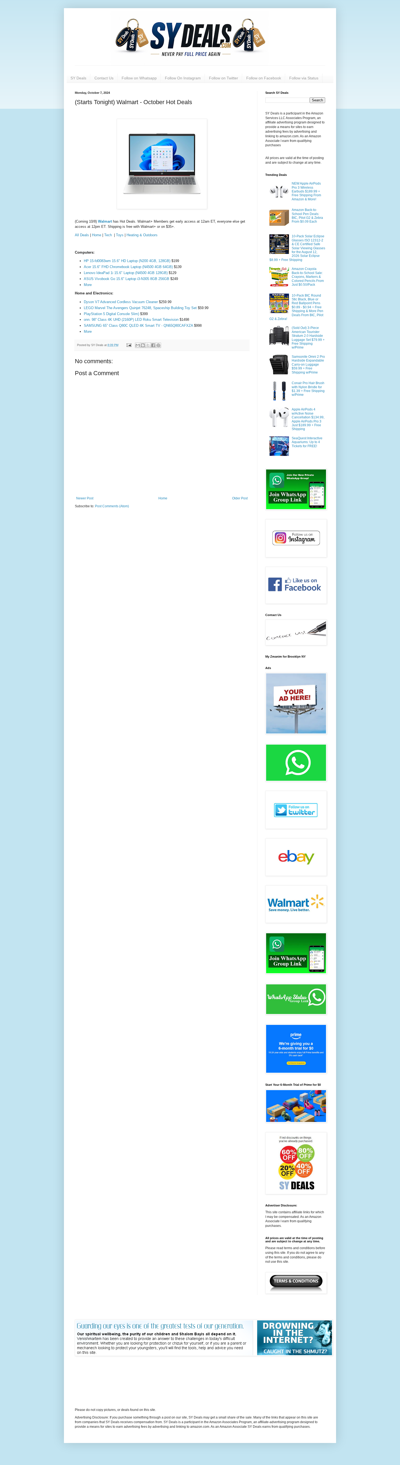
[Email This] (137, 345)
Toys (120, 235)
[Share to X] (148, 345)
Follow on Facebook (263, 78)
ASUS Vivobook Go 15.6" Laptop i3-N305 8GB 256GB (126, 279)
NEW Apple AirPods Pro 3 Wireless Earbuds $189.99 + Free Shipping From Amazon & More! (306, 191)
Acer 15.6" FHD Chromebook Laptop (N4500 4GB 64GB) (128, 267)
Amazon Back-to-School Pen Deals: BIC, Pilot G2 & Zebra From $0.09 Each (307, 215)
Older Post (240, 498)
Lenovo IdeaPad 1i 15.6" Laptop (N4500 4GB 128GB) (126, 273)
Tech (108, 235)
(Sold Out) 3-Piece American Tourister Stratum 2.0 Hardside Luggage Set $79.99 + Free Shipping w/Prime (308, 337)
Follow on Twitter (223, 78)
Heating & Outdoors (142, 235)
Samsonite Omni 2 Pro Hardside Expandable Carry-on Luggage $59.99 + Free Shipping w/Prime (308, 364)
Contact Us (103, 78)
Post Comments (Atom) (112, 506)
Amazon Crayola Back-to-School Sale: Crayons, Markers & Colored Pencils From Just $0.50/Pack (308, 277)
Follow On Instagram (183, 78)
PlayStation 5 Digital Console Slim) (111, 314)
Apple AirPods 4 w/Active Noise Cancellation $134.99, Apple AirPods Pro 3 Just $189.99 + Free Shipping (308, 419)
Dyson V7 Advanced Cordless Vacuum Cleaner (121, 302)
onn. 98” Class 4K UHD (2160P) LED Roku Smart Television (132, 320)
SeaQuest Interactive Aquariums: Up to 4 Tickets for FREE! (307, 442)
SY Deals (78, 78)
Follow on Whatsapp (139, 78)
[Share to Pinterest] (158, 345)
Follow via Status (303, 78)
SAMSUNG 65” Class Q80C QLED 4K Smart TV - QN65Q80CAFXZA (139, 326)
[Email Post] (128, 345)
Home (96, 235)
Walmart (105, 221)
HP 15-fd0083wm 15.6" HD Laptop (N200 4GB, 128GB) (127, 261)
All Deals (82, 235)
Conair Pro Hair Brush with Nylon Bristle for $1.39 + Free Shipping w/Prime (308, 389)
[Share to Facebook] (153, 345)
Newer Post (84, 498)
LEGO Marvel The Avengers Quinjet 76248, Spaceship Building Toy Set (140, 308)
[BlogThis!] (143, 345)
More (88, 285)
